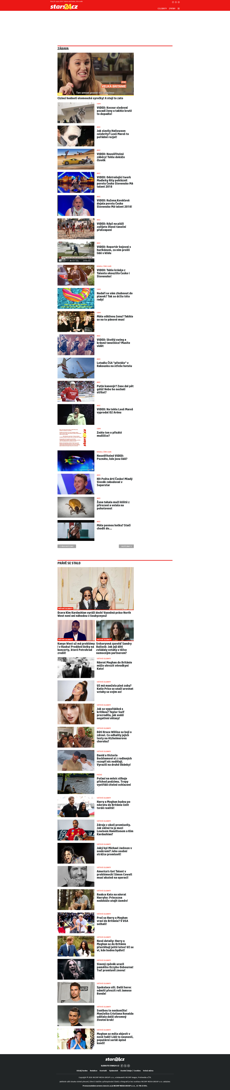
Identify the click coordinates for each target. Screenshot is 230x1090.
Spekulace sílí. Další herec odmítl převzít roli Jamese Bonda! (114, 990)
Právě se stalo (69, 563)
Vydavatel (113, 1071)
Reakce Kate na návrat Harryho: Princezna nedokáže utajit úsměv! (112, 898)
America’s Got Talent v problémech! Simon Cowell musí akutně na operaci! (114, 874)
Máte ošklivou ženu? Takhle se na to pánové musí (115, 318)
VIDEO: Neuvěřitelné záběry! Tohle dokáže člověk (111, 157)
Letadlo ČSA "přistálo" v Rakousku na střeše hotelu (114, 364)
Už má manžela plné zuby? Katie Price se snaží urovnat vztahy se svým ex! (115, 689)
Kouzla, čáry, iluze (104, 266)
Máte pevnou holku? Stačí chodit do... (114, 527)
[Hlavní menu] (178, 8)
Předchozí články (67, 546)
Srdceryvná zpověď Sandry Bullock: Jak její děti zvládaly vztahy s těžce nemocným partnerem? (114, 648)
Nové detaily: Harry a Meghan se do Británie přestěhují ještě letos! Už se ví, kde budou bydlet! (115, 945)
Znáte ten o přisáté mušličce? (109, 434)
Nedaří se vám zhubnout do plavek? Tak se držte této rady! (115, 296)
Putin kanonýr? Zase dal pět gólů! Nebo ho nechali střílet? (115, 389)
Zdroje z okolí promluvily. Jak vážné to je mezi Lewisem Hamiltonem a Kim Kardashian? (115, 829)
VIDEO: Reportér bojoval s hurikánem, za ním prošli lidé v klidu (114, 250)
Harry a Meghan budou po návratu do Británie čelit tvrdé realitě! (113, 805)
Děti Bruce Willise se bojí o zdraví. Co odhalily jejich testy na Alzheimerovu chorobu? (114, 737)
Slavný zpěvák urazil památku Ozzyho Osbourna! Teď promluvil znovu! (115, 967)
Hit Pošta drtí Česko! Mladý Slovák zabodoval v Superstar (114, 482)
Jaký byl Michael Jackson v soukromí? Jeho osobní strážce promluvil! (114, 851)
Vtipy (99, 104)
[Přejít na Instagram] (179, 2)
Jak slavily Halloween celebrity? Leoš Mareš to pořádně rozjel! (113, 134)
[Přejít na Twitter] (176, 2)
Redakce (93, 1071)
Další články (125, 546)
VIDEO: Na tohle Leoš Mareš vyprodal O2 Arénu (115, 411)
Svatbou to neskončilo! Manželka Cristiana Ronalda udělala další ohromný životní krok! (115, 1015)
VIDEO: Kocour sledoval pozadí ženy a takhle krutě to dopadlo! (114, 111)
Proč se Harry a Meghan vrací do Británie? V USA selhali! (112, 921)
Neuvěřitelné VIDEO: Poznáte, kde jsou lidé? (112, 457)
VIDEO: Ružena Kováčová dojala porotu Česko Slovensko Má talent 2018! (114, 204)
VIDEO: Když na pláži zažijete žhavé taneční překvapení (111, 227)
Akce (98, 127)
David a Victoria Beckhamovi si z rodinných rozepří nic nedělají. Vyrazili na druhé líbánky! (114, 760)
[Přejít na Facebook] (173, 2)
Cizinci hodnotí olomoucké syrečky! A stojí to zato (90, 98)
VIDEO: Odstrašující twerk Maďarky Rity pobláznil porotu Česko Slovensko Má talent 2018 (115, 182)
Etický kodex (82, 1071)
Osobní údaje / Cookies (130, 1071)
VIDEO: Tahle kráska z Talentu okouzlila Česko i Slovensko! (113, 273)
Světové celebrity (104, 659)
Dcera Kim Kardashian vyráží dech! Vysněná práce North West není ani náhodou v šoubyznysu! (94, 614)
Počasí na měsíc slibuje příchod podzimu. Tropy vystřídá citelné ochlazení (114, 782)
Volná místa (148, 1071)
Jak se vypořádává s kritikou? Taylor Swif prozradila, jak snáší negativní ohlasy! (110, 713)
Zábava (63, 49)
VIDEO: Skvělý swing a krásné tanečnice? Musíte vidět (113, 343)
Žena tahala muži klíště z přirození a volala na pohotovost (113, 505)
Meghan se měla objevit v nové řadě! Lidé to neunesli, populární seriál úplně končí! (115, 1038)
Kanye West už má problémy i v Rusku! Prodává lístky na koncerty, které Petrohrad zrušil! (76, 648)
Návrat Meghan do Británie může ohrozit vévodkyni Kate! (114, 666)
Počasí (99, 775)
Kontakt (103, 1071)
